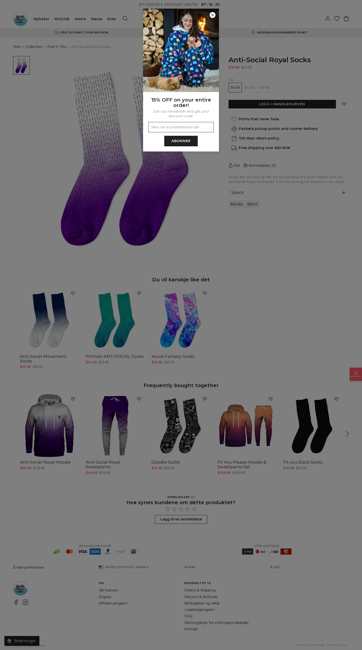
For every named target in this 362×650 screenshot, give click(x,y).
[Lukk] (212, 15)
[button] (181, 325)
